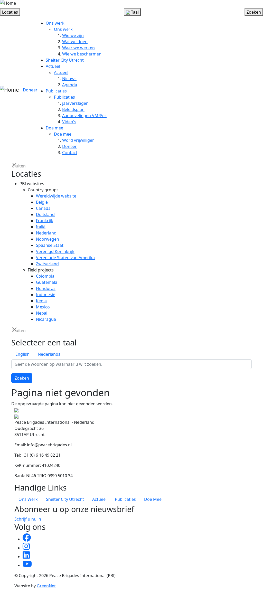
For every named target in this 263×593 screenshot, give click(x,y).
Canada (43, 208)
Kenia (41, 301)
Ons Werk (28, 499)
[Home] (8, 3)
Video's (69, 122)
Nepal (41, 313)
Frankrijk (44, 220)
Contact (69, 152)
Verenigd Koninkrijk (55, 251)
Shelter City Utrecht (65, 60)
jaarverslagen (75, 103)
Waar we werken (78, 48)
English (22, 354)
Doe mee (54, 128)
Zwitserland (47, 264)
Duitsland (45, 214)
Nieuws (69, 78)
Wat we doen (75, 41)
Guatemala (46, 282)
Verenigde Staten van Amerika (65, 257)
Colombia (45, 276)
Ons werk (55, 23)
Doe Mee (153, 499)
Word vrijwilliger (78, 140)
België (42, 202)
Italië (40, 227)
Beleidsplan (73, 109)
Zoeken (22, 378)
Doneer (30, 90)
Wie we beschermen (81, 54)
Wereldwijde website (56, 196)
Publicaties (56, 91)
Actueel (53, 66)
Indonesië (45, 294)
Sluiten (14, 165)
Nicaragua (46, 319)
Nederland (46, 233)
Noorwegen (47, 239)
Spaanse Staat (49, 245)
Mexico (43, 307)
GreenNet (46, 586)
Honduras (45, 288)
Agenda (69, 85)
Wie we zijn (73, 35)
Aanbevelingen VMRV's (84, 115)
